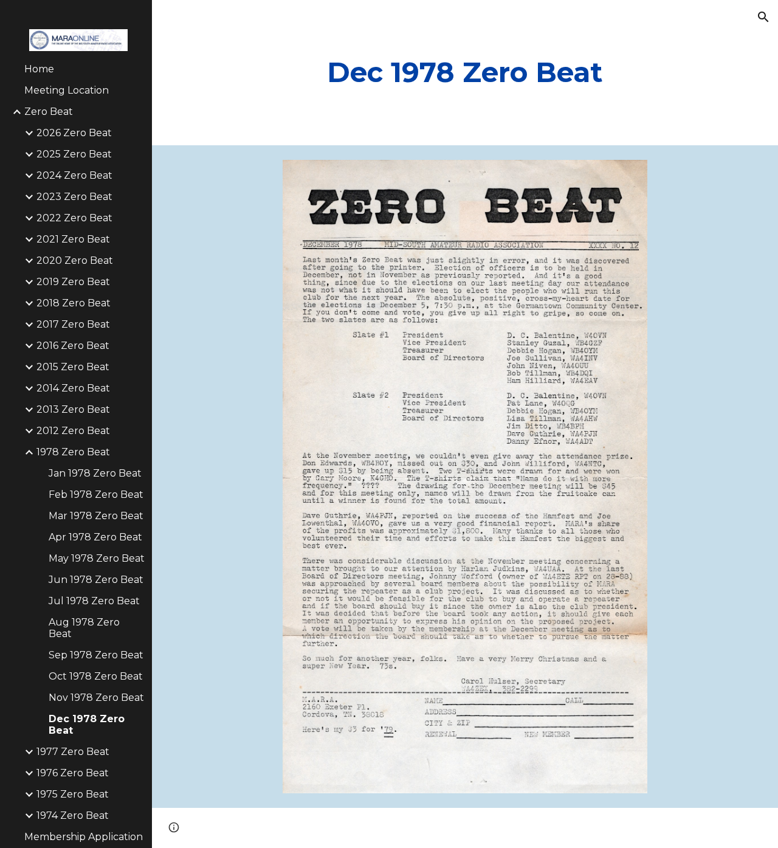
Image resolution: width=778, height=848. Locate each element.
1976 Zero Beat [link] (72, 773)
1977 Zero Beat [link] (72, 751)
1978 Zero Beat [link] (73, 452)
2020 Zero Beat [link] (74, 260)
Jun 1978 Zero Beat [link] (96, 579)
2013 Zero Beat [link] (73, 409)
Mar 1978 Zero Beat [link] (96, 516)
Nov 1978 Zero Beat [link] (96, 697)
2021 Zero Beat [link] (73, 239)
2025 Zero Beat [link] (74, 154)
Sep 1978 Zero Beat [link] (96, 655)
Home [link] (39, 69)
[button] (763, 17)
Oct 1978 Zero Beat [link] (96, 676)
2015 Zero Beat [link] (72, 367)
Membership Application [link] (83, 837)
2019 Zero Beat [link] (73, 282)
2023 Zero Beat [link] (74, 196)
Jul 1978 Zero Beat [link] (94, 601)
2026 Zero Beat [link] (74, 133)
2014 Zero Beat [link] (73, 388)
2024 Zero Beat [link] (74, 175)
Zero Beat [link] (48, 111)
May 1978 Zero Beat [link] (97, 558)
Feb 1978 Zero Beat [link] (96, 494)
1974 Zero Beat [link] (72, 815)
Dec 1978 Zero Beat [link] (87, 724)
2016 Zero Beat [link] (72, 345)
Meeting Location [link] (66, 90)
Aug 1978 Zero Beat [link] (84, 627)
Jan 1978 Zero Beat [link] (95, 473)
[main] (465, 73)
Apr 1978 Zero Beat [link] (95, 537)
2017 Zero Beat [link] (73, 324)
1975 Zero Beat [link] (72, 794)
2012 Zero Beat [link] (73, 430)
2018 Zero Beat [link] (73, 303)
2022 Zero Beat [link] (74, 218)
